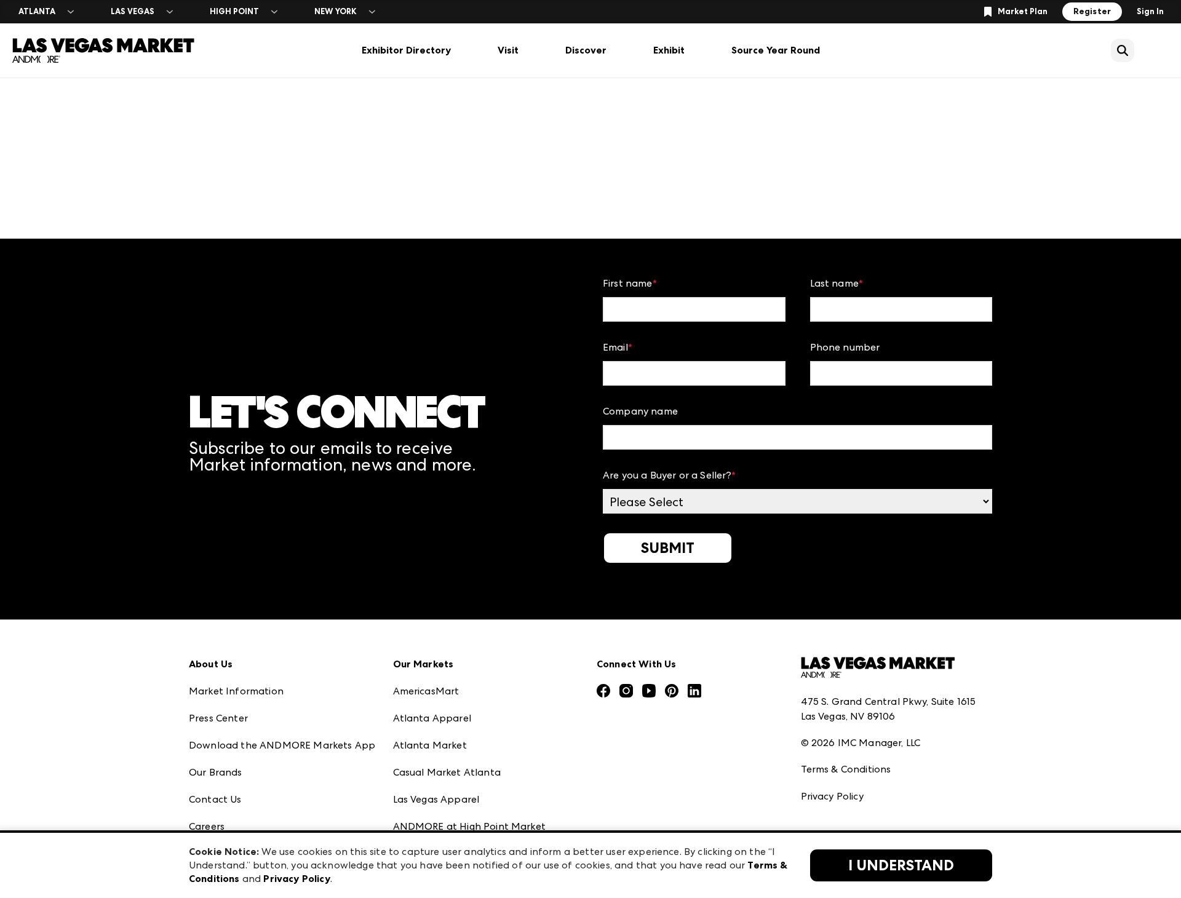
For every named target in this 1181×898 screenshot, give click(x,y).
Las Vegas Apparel (436, 799)
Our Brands (215, 772)
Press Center (218, 718)
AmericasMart (426, 691)
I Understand (901, 865)
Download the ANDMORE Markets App (282, 745)
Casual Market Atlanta (447, 772)
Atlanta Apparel (432, 718)
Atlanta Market (430, 745)
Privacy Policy (832, 796)
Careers (207, 826)
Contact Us (215, 799)
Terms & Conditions (846, 769)
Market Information (236, 691)
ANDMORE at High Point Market (469, 826)
